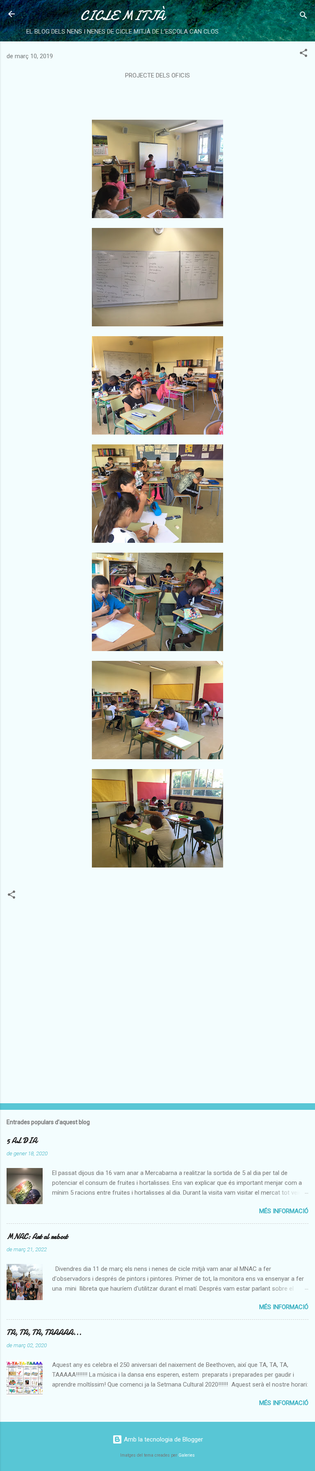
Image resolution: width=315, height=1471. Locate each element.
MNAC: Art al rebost (37, 1237)
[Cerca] (303, 16)
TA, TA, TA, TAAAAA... (44, 1333)
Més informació (283, 1211)
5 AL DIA (22, 1141)
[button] (303, 54)
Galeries (186, 1455)
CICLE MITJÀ (122, 16)
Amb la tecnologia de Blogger (162, 1439)
